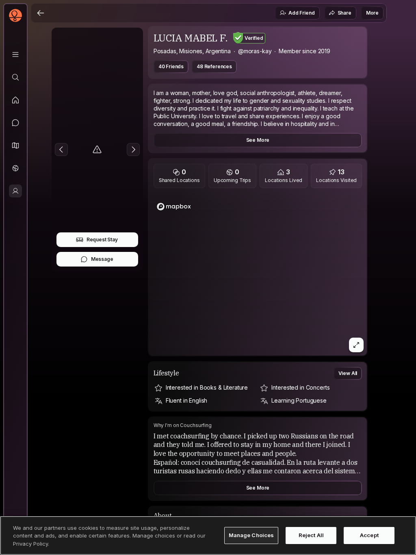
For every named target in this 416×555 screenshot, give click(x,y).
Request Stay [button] (102, 239)
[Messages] (15, 122)
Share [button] (344, 13)
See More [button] (258, 140)
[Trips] (15, 168)
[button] (15, 145)
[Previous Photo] (61, 149)
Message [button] (102, 259)
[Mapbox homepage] (174, 206)
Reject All (311, 535)
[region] (258, 274)
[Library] (15, 54)
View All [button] (348, 373)
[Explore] (15, 77)
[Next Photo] (133, 149)
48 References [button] (214, 66)
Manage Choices (251, 535)
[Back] (40, 13)
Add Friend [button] (301, 13)
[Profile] (15, 190)
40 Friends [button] (171, 66)
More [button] (372, 13)
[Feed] (15, 99)
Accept (369, 535)
